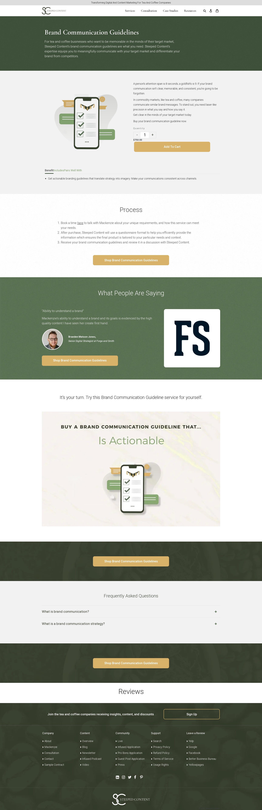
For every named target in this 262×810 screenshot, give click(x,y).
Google (193, 747)
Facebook (194, 752)
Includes (59, 170)
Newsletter (89, 752)
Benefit (49, 170)
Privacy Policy (161, 747)
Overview (87, 741)
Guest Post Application (131, 758)
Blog (84, 747)
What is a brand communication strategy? (73, 624)
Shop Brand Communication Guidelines (131, 260)
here (80, 223)
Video (85, 764)
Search (157, 741)
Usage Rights (161, 764)
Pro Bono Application (130, 752)
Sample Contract (54, 764)
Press (121, 764)
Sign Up (191, 714)
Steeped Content (213, 808)
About (47, 741)
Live (120, 741)
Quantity (139, 128)
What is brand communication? (65, 611)
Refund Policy (161, 752)
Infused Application (129, 747)
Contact (49, 758)
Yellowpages (196, 764)
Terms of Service (163, 758)
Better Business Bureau (202, 758)
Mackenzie (50, 747)
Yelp (191, 741)
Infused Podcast (92, 758)
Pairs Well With (73, 170)
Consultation (51, 752)
